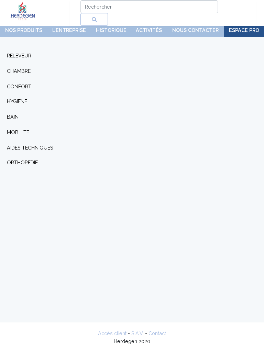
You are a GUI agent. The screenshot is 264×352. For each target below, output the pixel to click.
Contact (157, 333)
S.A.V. (137, 333)
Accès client (112, 333)
